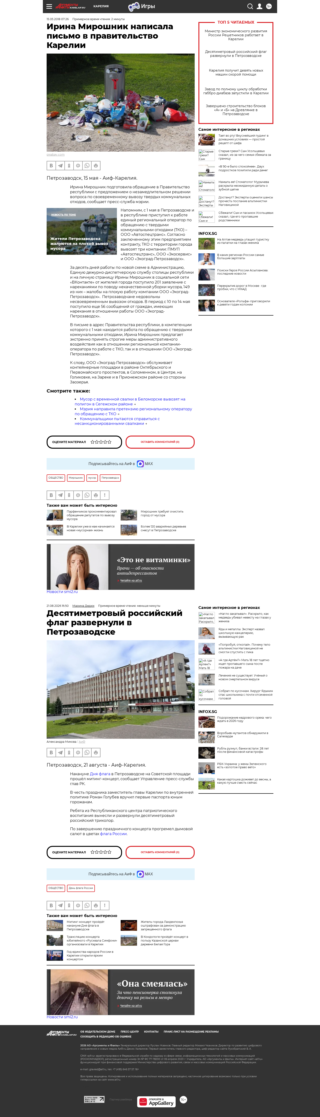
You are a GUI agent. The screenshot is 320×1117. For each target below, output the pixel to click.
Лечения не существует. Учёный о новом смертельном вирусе (243, 677)
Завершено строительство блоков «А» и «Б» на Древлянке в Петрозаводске (236, 110)
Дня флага (100, 774)
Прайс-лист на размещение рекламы (191, 1031)
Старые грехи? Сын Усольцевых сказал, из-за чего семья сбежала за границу (245, 154)
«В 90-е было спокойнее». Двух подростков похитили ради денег (243, 168)
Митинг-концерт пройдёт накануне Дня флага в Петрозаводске (85, 925)
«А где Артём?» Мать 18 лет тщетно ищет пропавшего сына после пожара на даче (244, 663)
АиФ (82, 741)
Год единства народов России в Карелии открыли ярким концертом (90, 955)
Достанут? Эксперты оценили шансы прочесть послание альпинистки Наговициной (246, 201)
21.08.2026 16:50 (58, 606)
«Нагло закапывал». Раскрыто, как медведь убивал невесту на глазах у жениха (245, 617)
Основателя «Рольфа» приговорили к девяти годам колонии (243, 303)
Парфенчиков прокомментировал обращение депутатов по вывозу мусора (92, 515)
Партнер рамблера (121, 1099)
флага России (113, 834)
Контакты (151, 1031)
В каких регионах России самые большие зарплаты (240, 256)
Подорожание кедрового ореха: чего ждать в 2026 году (244, 719)
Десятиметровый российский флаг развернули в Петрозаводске (236, 54)
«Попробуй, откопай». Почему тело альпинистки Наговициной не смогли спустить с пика (244, 648)
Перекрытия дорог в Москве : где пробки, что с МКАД (241, 287)
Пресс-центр (130, 1031)
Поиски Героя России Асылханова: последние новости (242, 272)
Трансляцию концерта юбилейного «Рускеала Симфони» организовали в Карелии (92, 940)
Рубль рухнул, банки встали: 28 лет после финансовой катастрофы (243, 750)
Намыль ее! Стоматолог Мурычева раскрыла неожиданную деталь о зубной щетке (244, 185)
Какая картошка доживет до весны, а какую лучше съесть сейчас (244, 781)
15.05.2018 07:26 (58, 19)
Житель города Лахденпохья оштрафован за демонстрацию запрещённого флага (163, 925)
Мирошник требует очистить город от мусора (162, 513)
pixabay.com (56, 154)
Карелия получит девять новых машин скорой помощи (236, 72)
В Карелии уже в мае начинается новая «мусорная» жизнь (91, 528)
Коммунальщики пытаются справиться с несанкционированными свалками (117, 421)
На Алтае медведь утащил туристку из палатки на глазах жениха (243, 241)
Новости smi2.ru (62, 591)
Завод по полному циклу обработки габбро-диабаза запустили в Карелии (236, 91)
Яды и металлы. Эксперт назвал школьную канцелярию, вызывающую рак (242, 632)
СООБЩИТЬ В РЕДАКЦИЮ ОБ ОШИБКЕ (105, 1036)
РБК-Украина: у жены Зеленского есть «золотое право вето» (242, 765)
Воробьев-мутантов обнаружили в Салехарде (242, 734)
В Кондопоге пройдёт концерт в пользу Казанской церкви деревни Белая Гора (164, 940)
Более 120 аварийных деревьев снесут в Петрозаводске (163, 528)
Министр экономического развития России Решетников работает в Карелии (236, 35)
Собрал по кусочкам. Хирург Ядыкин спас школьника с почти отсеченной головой (246, 694)
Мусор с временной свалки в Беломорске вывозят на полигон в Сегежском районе (130, 401)
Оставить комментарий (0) (160, 442)
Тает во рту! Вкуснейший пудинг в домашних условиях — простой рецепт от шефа (243, 139)
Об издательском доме (97, 1031)
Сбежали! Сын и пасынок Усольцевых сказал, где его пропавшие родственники (246, 216)
